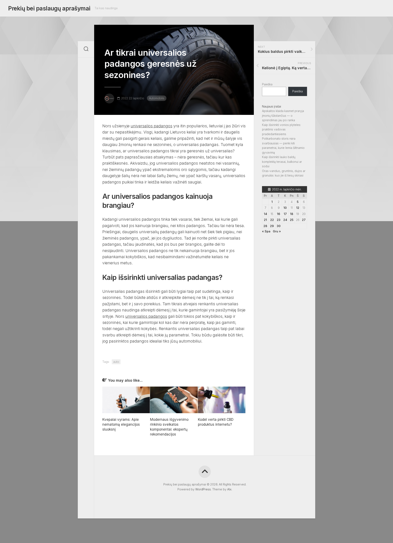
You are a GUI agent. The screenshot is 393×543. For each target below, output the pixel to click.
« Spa (266, 231)
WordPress (203, 489)
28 (265, 226)
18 (291, 214)
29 (272, 226)
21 (265, 220)
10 (285, 207)
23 (278, 220)
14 (265, 214)
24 (285, 220)
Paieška (267, 84)
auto (116, 361)
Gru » (277, 231)
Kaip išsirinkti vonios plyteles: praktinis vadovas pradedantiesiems (281, 129)
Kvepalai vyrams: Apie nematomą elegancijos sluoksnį (121, 424)
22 (272, 220)
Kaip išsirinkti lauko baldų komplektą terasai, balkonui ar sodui (282, 161)
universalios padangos (151, 126)
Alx (229, 489)
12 (297, 207)
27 (304, 220)
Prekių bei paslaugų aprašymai (49, 8)
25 (292, 220)
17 (285, 214)
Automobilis (156, 98)
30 (279, 226)
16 (278, 214)
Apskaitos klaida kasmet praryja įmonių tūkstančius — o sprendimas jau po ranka (283, 115)
